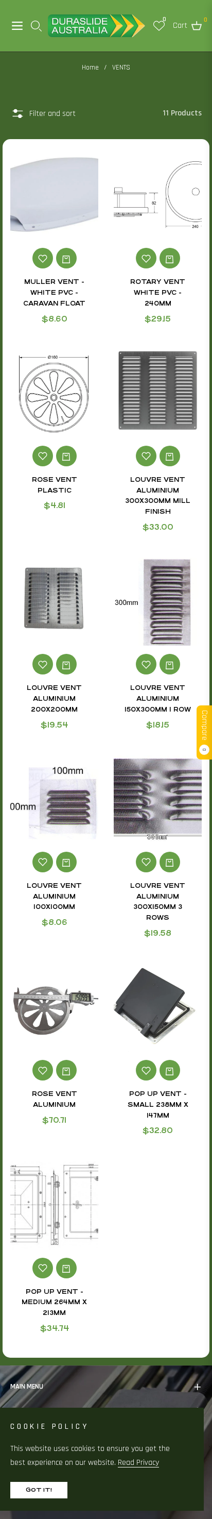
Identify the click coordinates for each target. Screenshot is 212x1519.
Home (90, 67)
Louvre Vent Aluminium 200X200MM (54, 698)
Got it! (39, 1490)
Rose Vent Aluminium (54, 1099)
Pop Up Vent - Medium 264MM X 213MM (54, 1302)
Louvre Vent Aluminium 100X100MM (54, 896)
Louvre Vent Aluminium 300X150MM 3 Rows (157, 901)
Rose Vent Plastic (54, 485)
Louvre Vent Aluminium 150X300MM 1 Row (158, 698)
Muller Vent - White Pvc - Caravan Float (54, 292)
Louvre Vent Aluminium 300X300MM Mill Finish (157, 495)
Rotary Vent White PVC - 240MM (157, 292)
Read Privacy (138, 1462)
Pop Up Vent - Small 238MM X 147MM (158, 1104)
